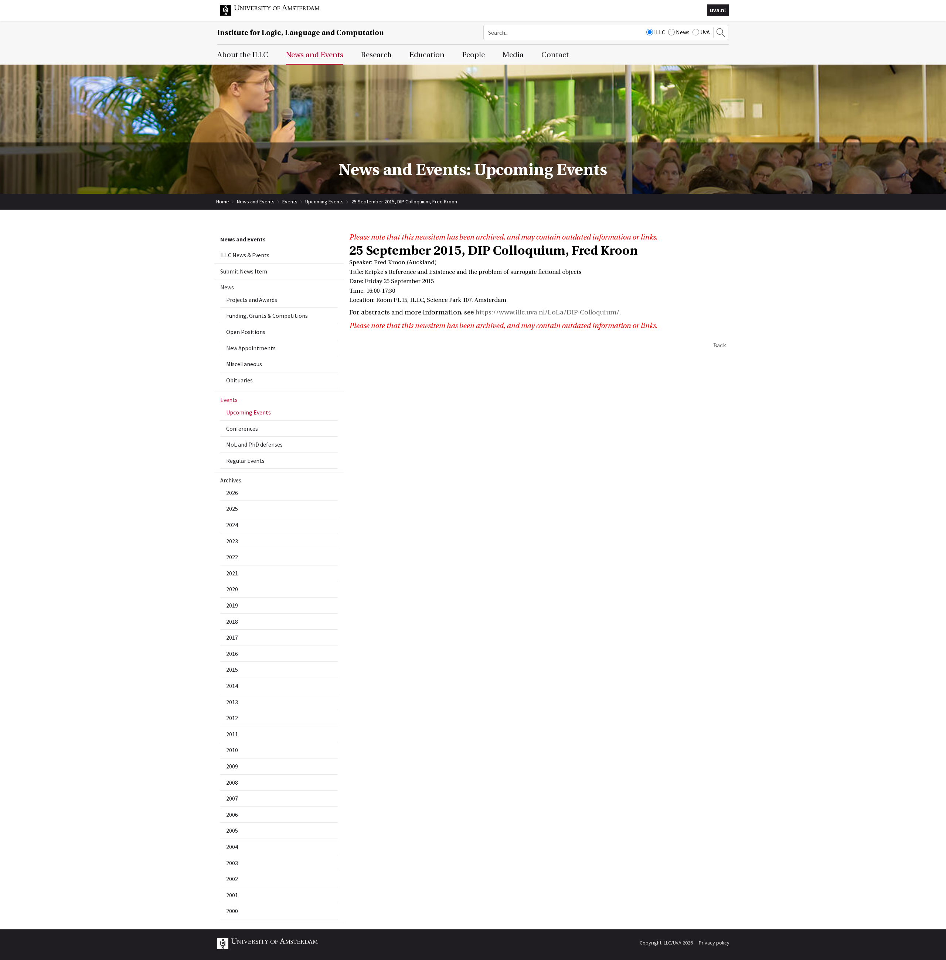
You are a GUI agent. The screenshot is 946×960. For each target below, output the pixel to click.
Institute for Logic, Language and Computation (300, 32)
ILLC (659, 32)
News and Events (256, 201)
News (683, 32)
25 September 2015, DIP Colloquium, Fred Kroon (404, 201)
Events (289, 201)
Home (222, 201)
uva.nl (718, 10)
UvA (705, 32)
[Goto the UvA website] (275, 14)
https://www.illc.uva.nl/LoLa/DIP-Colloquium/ (547, 312)
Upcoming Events (324, 201)
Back (719, 345)
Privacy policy (714, 942)
